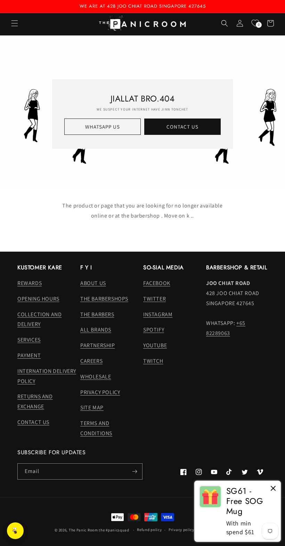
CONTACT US (182, 126)
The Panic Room (83, 530)
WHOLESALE (95, 376)
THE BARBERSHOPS (104, 298)
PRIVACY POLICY (100, 392)
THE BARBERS (97, 314)
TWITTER (154, 298)
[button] (14, 23)
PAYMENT (29, 355)
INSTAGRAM (157, 314)
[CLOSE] (273, 489)
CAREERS (91, 361)
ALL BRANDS (95, 329)
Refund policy (149, 529)
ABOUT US (93, 283)
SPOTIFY (153, 329)
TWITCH (153, 361)
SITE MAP (92, 407)
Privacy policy (181, 529)
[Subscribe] (134, 471)
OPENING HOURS (38, 298)
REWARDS (29, 283)
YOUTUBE (155, 345)
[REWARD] (15, 530)
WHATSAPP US (102, 126)
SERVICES (29, 339)
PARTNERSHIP (97, 345)
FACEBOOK (156, 283)
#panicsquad (117, 530)
